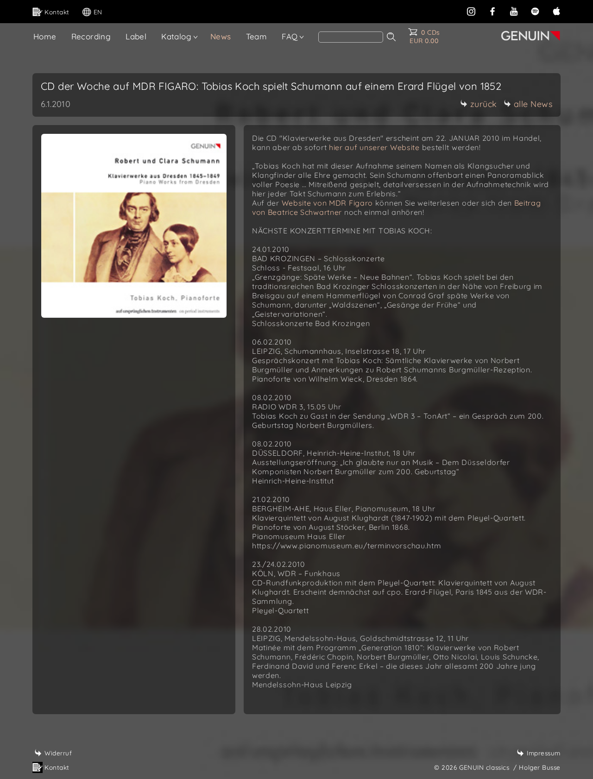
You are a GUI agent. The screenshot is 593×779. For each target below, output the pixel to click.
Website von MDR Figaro (327, 202)
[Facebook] (492, 10)
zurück (483, 104)
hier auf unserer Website (374, 147)
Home (45, 36)
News (220, 36)
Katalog (176, 36)
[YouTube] (514, 10)
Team (256, 36)
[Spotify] (535, 10)
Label (136, 36)
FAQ (289, 36)
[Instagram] (471, 10)
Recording (91, 36)
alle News (533, 104)
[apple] (556, 10)
